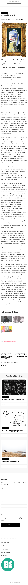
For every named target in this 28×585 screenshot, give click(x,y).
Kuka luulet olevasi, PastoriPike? (5, 323)
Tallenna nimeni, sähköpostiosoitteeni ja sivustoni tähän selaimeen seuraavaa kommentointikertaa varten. (13, 518)
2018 (2, 12)
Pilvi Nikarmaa (6, 19)
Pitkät (7, 459)
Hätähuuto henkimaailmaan (13, 399)
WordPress (17, 582)
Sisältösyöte (4, 546)
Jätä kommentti (19, 19)
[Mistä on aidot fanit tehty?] (18, 319)
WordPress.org (5, 552)
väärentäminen (12, 341)
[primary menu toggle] (1, 3)
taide (6, 341)
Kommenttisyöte (6, 549)
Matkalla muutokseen (10, 461)
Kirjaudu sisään (5, 543)
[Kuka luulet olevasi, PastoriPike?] (6, 319)
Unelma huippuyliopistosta (13, 430)
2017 (4, 397)
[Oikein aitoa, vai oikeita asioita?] (6, 329)
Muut (6, 12)
